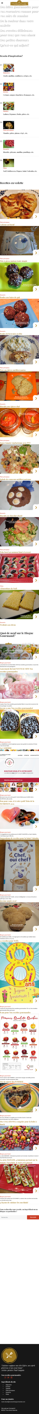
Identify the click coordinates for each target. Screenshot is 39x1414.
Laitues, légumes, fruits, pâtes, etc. (16, 114)
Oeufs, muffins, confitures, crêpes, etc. (17, 76)
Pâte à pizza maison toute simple (13, 261)
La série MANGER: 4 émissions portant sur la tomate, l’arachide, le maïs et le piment (18, 1161)
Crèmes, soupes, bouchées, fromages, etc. (19, 95)
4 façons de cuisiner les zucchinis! (14, 1202)
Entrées (8, 1386)
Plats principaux (4, 222)
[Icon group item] (5, 1377)
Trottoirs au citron (8, 625)
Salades (8, 1388)
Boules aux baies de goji (10, 297)
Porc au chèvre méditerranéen (12, 370)
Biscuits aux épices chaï (10, 406)
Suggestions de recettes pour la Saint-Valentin (19, 838)
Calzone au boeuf (7, 224)
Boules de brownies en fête (11, 334)
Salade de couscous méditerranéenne (15, 479)
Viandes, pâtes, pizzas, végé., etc (15, 133)
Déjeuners (9, 1384)
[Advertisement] (19, 1246)
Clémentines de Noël (8, 588)
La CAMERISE (6, 748)
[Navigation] (2, 3)
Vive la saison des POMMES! (11, 1081)
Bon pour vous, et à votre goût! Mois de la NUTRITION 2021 (17, 802)
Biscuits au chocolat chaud (11, 515)
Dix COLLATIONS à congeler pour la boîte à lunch (18, 1123)
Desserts (2, 295)
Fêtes (1, 586)
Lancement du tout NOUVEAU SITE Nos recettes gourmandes (16, 670)
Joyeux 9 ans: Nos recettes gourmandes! (16, 708)
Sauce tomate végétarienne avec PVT (15, 443)
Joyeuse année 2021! (8, 901)
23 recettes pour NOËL (9, 941)
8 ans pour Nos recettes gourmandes (15, 1012)
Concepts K (12, 1408)
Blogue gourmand (5, 663)
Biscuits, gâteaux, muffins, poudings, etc (18, 152)
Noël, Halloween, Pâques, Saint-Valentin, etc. (20, 171)
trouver (33, 1217)
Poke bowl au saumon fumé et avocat (15, 552)
